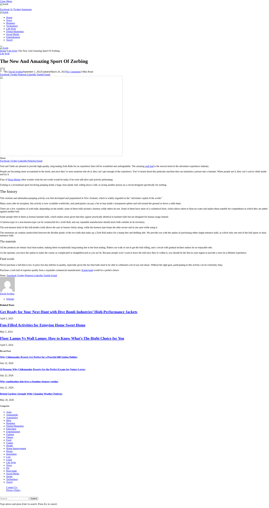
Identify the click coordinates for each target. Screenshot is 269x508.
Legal (9, 459)
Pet (7, 468)
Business (10, 23)
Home (9, 17)
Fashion (10, 434)
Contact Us (11, 487)
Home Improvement (16, 448)
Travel (9, 40)
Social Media (12, 34)
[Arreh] (4, 12)
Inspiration (11, 454)
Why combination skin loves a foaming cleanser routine (29, 381)
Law (8, 457)
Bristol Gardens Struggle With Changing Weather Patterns (31, 393)
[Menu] (1, 46)
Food (8, 440)
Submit (34, 498)
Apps (9, 412)
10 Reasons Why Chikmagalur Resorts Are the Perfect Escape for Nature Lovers (42, 369)
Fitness (9, 437)
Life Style (11, 28)
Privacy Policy (13, 490)
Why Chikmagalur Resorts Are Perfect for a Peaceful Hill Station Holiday (39, 357)
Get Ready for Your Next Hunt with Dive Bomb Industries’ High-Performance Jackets (68, 312)
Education (11, 429)
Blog (8, 420)
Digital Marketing (15, 31)
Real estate (11, 471)
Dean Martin (14, 179)
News (9, 20)
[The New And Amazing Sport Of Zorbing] (61, 155)
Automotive (12, 417)
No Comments (73, 71)
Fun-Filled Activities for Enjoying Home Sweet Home (42, 325)
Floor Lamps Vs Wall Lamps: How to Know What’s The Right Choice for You (62, 338)
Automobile (12, 414)
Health (9, 445)
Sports (9, 476)
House (9, 451)
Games (9, 443)
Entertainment (13, 37)
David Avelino (16, 71)
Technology (12, 26)
